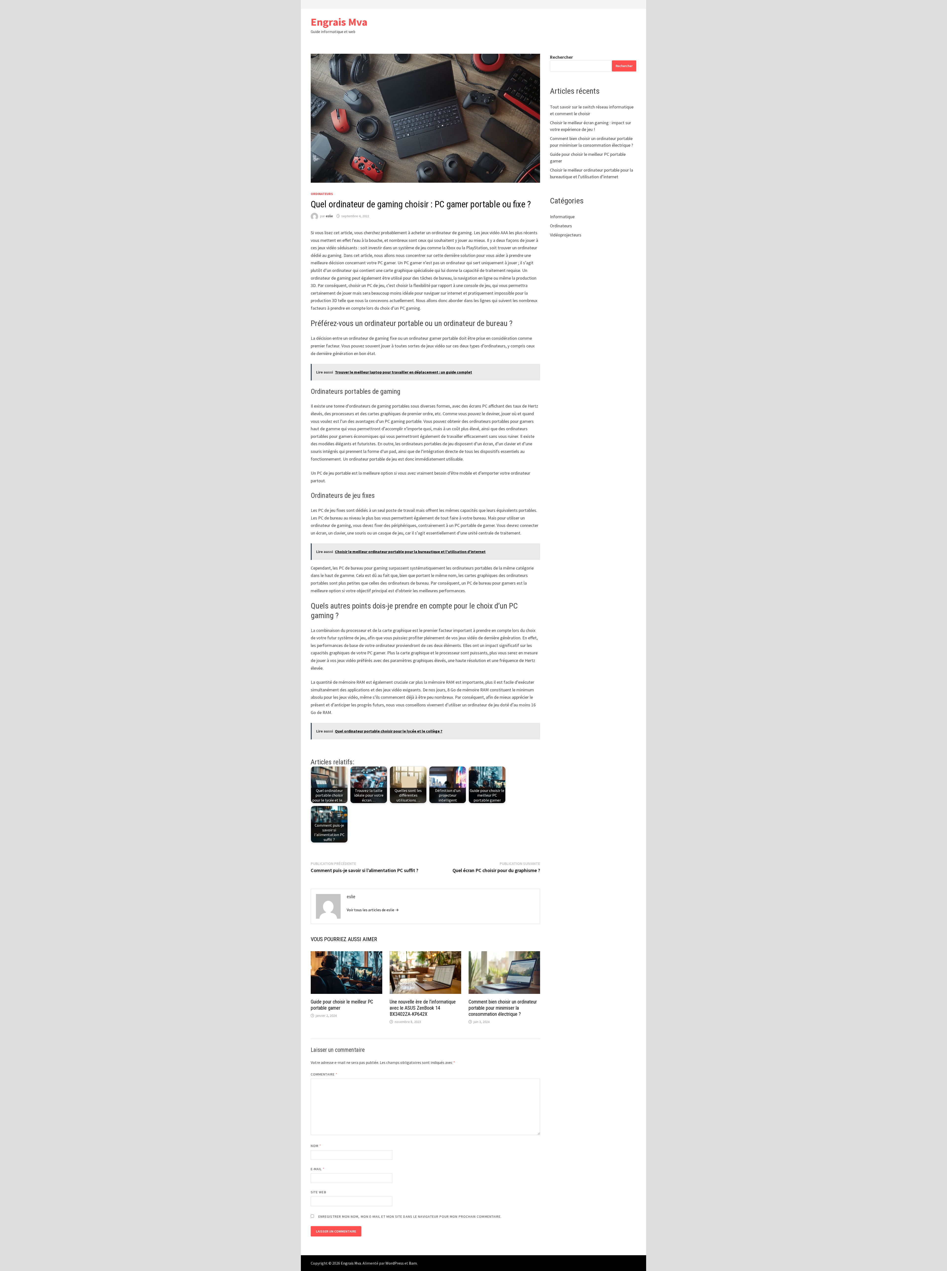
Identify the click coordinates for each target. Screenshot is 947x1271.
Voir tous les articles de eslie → (373, 909)
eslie (329, 216)
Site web (318, 1192)
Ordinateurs (322, 194)
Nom (316, 1146)
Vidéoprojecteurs (565, 235)
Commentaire (324, 1074)
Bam (413, 1263)
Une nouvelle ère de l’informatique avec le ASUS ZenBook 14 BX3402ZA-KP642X (423, 1008)
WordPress (394, 1263)
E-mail (318, 1169)
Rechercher (561, 57)
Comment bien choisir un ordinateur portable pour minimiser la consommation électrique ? (503, 1008)
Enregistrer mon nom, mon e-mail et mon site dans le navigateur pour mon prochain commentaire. (410, 1216)
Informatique (562, 216)
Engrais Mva (339, 22)
